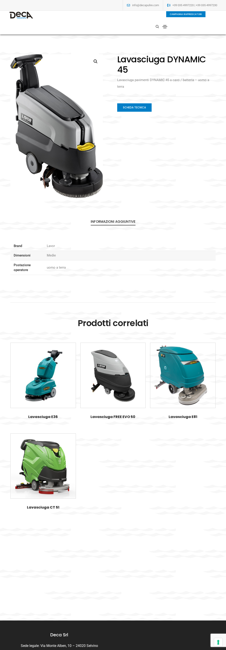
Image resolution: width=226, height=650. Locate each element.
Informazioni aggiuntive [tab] (113, 221)
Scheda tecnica (134, 107)
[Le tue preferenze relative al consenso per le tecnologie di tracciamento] (218, 642)
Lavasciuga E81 (183, 416)
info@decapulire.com (145, 5)
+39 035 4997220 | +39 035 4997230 (194, 5)
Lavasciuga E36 (43, 416)
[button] (185, 14)
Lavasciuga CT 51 (43, 507)
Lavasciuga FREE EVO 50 (112, 416)
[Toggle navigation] (164, 26)
